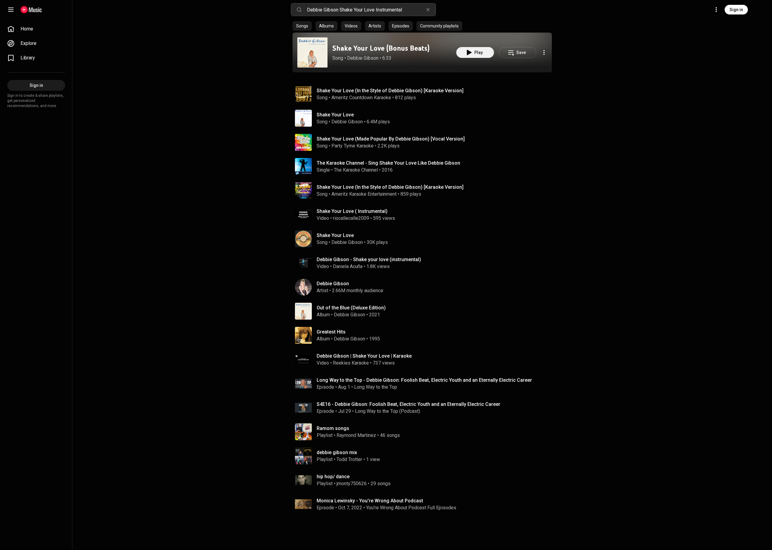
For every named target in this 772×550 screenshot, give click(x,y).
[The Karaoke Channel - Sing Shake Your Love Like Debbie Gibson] (425, 166)
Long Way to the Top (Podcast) (387, 411)
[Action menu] (544, 52)
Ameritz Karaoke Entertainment (364, 194)
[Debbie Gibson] (425, 287)
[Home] (31, 9)
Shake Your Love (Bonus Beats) (380, 48)
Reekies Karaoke (351, 363)
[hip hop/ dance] (425, 480)
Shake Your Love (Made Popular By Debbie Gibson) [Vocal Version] (391, 139)
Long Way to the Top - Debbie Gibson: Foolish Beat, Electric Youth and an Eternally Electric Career (424, 380)
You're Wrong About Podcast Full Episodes (411, 507)
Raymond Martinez (356, 435)
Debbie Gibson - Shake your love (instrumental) (369, 259)
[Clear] (428, 9)
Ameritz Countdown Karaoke (361, 97)
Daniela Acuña (347, 266)
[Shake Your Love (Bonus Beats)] (312, 52)
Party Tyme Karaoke (352, 146)
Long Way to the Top (375, 387)
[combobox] (371, 10)
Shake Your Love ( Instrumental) (352, 211)
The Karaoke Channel (356, 170)
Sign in (736, 9)
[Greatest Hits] (425, 335)
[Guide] (10, 9)
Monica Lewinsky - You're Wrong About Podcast (370, 501)
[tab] (302, 26)
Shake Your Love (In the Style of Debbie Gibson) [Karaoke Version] (390, 90)
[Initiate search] (299, 9)
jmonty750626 (352, 483)
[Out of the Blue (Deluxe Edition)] (425, 311)
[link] (36, 29)
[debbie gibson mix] (425, 456)
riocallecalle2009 (351, 218)
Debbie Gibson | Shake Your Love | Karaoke (364, 356)
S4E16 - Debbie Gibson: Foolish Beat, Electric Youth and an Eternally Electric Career (408, 404)
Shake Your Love (335, 115)
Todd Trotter (349, 459)
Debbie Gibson (362, 58)
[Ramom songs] (425, 432)
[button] (312, 52)
